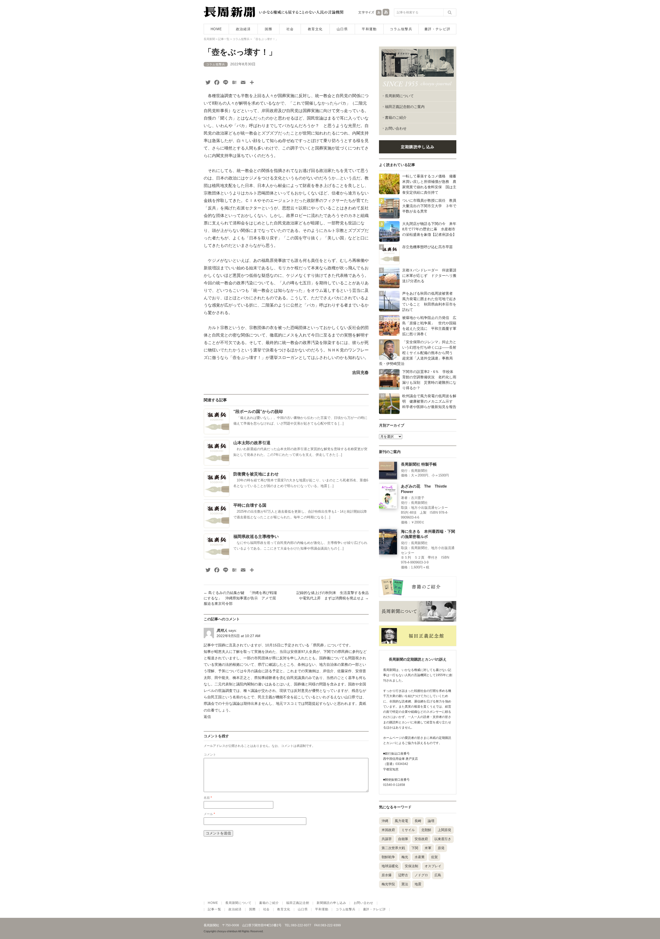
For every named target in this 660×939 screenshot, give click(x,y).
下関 (414, 848)
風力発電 (401, 821)
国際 (268, 29)
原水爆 (387, 875)
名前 (208, 798)
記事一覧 (214, 909)
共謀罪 (387, 839)
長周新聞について (399, 96)
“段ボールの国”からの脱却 (258, 411)
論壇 (431, 821)
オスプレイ (433, 866)
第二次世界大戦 (393, 848)
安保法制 (411, 866)
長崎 (418, 821)
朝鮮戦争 (388, 857)
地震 (418, 884)
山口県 (342, 29)
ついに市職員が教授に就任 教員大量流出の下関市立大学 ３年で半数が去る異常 (429, 205)
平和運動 (369, 29)
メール (209, 814)
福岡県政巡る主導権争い (256, 536)
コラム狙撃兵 (401, 29)
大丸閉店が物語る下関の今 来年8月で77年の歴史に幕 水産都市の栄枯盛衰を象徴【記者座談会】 (429, 229)
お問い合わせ (396, 128)
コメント (210, 754)
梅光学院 (388, 884)
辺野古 (403, 875)
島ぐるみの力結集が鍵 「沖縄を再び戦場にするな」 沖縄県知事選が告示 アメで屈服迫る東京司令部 (240, 598)
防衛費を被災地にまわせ (256, 474)
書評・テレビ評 (437, 29)
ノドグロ (421, 875)
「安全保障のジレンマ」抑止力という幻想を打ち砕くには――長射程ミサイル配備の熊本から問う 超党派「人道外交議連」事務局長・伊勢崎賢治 (417, 353)
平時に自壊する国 (249, 505)
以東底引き (442, 839)
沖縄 (385, 821)
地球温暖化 (390, 866)
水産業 (420, 857)
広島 (437, 875)
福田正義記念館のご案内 (405, 107)
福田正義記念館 (297, 903)
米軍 (428, 848)
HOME (216, 29)
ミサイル (408, 830)
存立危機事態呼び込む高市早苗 (427, 247)
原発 (441, 848)
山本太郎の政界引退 (251, 443)
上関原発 (444, 830)
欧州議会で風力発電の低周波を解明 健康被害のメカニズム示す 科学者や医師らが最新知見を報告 (429, 401)
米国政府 (388, 830)
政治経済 (243, 29)
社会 (290, 29)
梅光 (404, 857)
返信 (207, 717)
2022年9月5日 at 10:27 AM (238, 636)
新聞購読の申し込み (331, 903)
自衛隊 (403, 839)
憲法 (404, 884)
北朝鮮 (426, 830)
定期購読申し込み (417, 147)
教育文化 (315, 29)
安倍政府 (421, 839)
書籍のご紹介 (396, 117)
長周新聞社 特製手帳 (419, 464)
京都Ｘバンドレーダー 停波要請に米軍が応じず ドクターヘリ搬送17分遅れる (429, 275)
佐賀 (434, 857)
